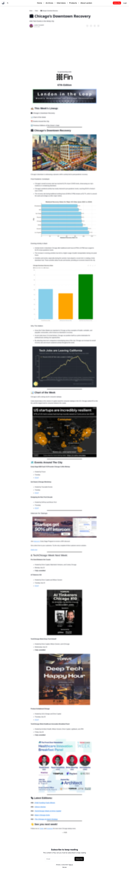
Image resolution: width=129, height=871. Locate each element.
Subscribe (79, 859)
